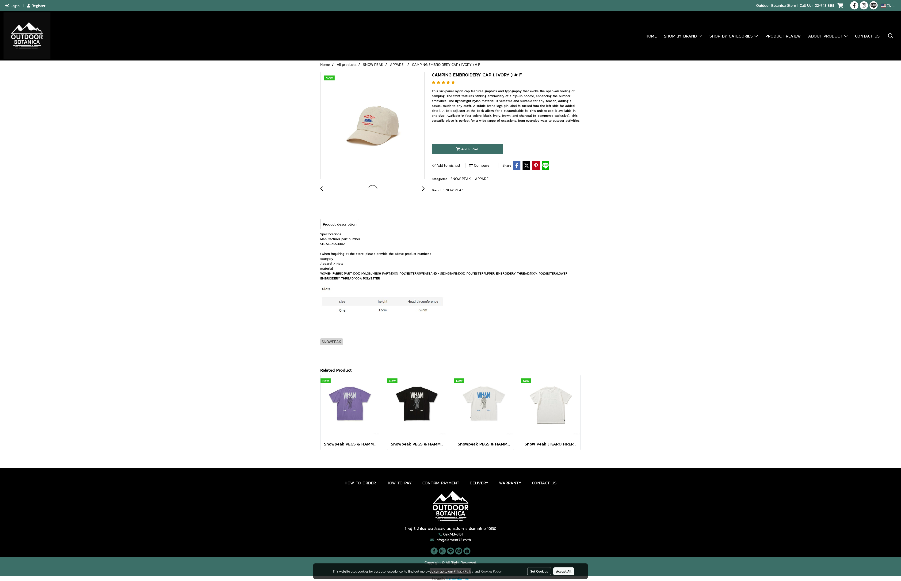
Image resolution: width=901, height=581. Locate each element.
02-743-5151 (453, 534)
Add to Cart (469, 149)
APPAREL (482, 178)
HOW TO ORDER (360, 483)
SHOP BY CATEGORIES (732, 36)
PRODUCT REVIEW (783, 36)
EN (889, 5)
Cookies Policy (491, 571)
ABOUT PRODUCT (826, 36)
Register (38, 5)
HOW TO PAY (399, 483)
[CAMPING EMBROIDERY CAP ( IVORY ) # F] (372, 126)
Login (14, 5)
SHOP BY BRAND (681, 36)
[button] (891, 35)
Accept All (563, 571)
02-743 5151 (824, 5)
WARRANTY (510, 483)
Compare (481, 165)
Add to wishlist (447, 165)
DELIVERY (479, 483)
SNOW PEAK (461, 178)
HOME (651, 36)
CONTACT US (867, 36)
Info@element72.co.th (453, 540)
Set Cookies (539, 571)
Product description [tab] (339, 224)
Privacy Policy (463, 571)
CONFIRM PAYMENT (440, 483)
